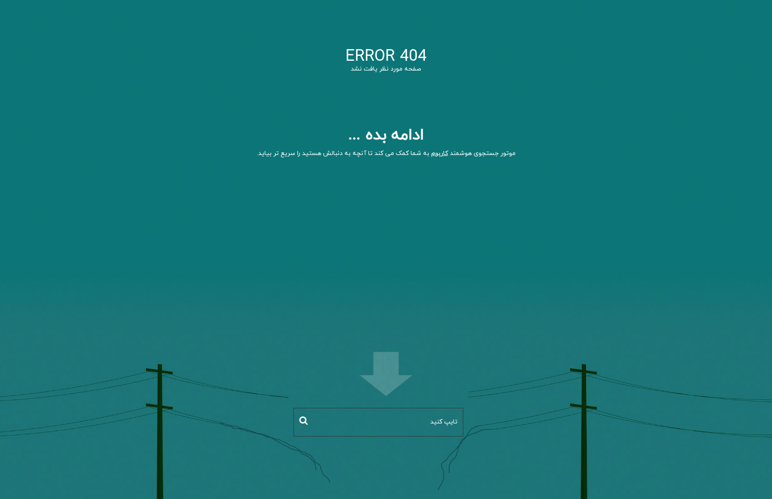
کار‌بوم (439, 153)
